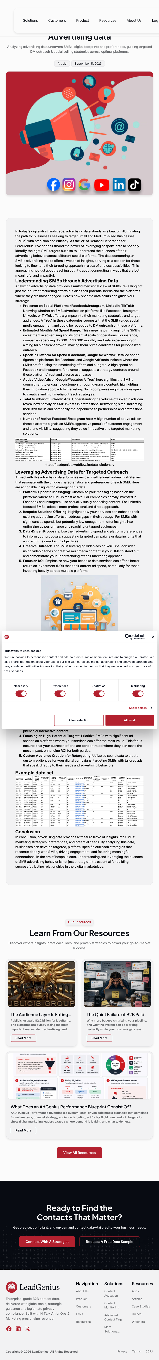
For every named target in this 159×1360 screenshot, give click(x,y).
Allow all (130, 720)
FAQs (79, 1314)
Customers (57, 20)
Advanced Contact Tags (113, 1317)
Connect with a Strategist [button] (47, 1242)
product (82, 20)
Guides (137, 1314)
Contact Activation (111, 1293)
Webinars (138, 1322)
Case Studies (141, 1306)
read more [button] (23, 1038)
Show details (138, 707)
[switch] (60, 693)
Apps (135, 1291)
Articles (137, 1299)
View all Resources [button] (79, 1153)
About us (134, 20)
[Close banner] (153, 636)
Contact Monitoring (111, 1305)
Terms (136, 1351)
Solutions (30, 20)
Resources (107, 20)
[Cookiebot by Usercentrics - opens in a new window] (128, 637)
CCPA (149, 1351)
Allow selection (78, 720)
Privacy (122, 1351)
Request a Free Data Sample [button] (109, 1242)
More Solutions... (112, 1329)
